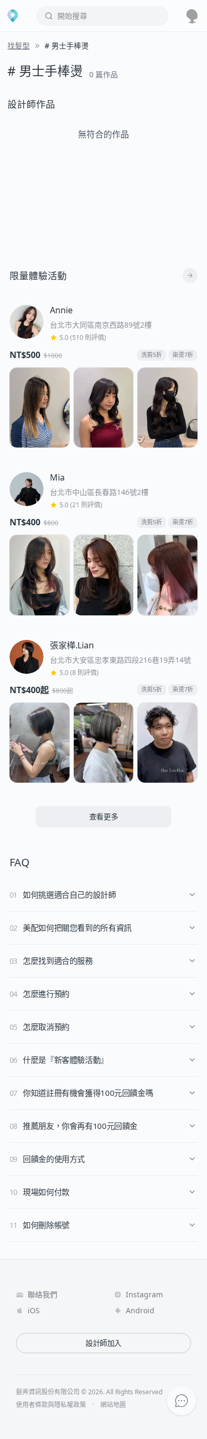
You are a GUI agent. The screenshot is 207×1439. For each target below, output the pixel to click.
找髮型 (18, 45)
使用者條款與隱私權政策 (51, 1405)
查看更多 (103, 816)
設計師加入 (103, 1343)
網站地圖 (113, 1405)
